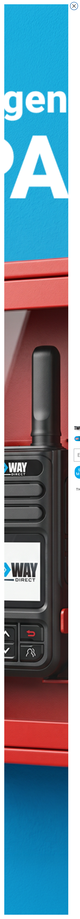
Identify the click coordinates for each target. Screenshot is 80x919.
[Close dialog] (74, 6)
